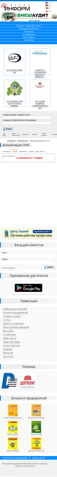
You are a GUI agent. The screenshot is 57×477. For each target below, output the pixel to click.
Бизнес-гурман (13, 434)
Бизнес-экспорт (36, 434)
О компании (6, 151)
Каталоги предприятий (15, 312)
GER (49, 5)
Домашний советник (36, 451)
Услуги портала (11, 345)
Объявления (23, 151)
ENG (49, 3)
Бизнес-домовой (13, 451)
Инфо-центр (9, 338)
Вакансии (8, 352)
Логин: (4, 252)
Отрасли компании (8, 156)
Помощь (7, 349)
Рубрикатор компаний (15, 308)
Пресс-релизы (40, 151)
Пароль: (5, 259)
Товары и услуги (12, 316)
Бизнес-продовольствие (13, 418)
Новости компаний (13, 323)
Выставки (8, 330)
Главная (11, 140)
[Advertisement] (28, 196)
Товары (15, 151)
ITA (50, 8)
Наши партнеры (11, 341)
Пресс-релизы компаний (16, 327)
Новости (31, 151)
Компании (22, 140)
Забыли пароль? (9, 268)
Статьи (7, 319)
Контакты (8, 356)
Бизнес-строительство (36, 418)
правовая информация (25, 466)
